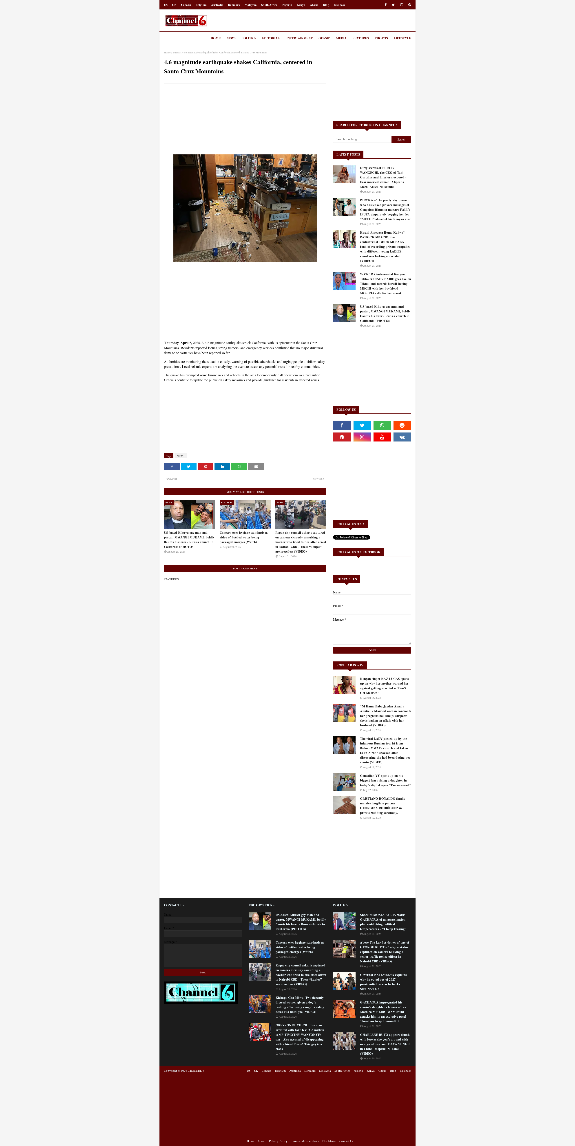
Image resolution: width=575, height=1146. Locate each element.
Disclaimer (329, 1141)
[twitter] (393, 4)
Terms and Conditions (305, 1141)
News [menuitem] (231, 38)
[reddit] (402, 425)
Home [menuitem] (216, 38)
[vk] (402, 437)
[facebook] (385, 4)
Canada (186, 4)
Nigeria (287, 4)
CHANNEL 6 (196, 1071)
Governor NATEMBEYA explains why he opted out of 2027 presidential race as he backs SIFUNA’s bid (383, 981)
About (261, 1141)
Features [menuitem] (360, 38)
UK (174, 4)
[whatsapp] (382, 425)
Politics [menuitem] (248, 38)
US (166, 4)
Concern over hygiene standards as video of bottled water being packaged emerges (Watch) (244, 537)
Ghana (314, 4)
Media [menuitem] (341, 38)
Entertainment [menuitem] (299, 38)
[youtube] (382, 437)
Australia (217, 4)
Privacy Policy (278, 1141)
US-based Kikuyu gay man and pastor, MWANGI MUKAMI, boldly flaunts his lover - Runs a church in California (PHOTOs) (189, 539)
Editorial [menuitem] (271, 38)
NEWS (177, 52)
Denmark (234, 4)
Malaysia (251, 4)
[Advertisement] (245, 119)
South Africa (269, 4)
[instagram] (402, 4)
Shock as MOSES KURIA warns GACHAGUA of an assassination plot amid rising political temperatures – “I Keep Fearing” (383, 921)
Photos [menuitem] (381, 38)
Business (339, 4)
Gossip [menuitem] (324, 38)
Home (167, 52)
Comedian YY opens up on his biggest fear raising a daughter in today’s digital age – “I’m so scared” (385, 780)
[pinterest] (409, 4)
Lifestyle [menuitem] (402, 38)
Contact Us (346, 1141)
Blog (326, 4)
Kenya (301, 4)
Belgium (201, 4)
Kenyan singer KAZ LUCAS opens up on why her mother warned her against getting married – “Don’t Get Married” (384, 685)
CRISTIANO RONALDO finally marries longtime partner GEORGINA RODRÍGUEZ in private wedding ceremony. (382, 805)
